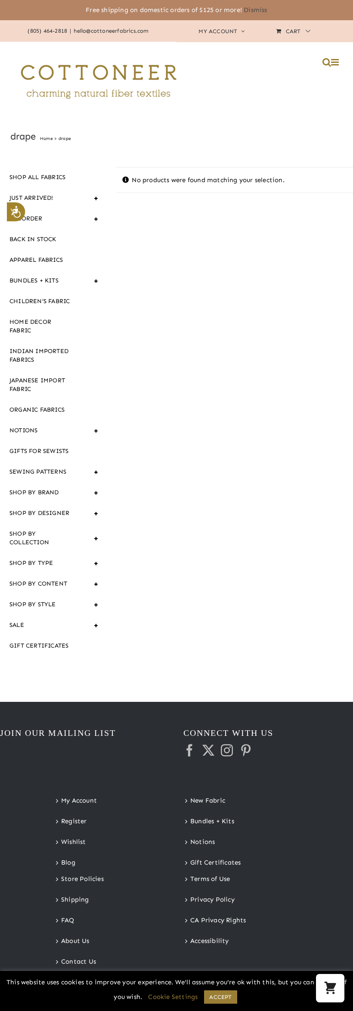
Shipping (75, 899)
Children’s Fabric (39, 301)
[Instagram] (227, 750)
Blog (68, 862)
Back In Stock (32, 239)
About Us (75, 941)
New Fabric (207, 800)
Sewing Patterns (45, 472)
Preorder (45, 219)
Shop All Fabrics (37, 177)
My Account (79, 800)
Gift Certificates (38, 645)
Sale (45, 625)
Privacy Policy (212, 899)
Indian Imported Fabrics (38, 355)
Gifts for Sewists (38, 451)
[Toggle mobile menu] (335, 62)
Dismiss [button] (255, 10)
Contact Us (78, 961)
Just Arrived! (45, 198)
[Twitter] (208, 750)
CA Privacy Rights (218, 920)
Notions (45, 430)
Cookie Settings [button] (173, 997)
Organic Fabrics (37, 409)
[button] (330, 988)
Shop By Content (45, 584)
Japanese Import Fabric (37, 385)
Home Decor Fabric (30, 326)
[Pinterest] (246, 750)
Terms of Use (210, 879)
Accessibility (209, 941)
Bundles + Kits (45, 281)
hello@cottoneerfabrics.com (111, 31)
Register (74, 821)
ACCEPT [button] (220, 997)
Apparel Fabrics (36, 260)
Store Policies (82, 879)
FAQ (67, 920)
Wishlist (73, 842)
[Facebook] (189, 750)
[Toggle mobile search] (326, 62)
